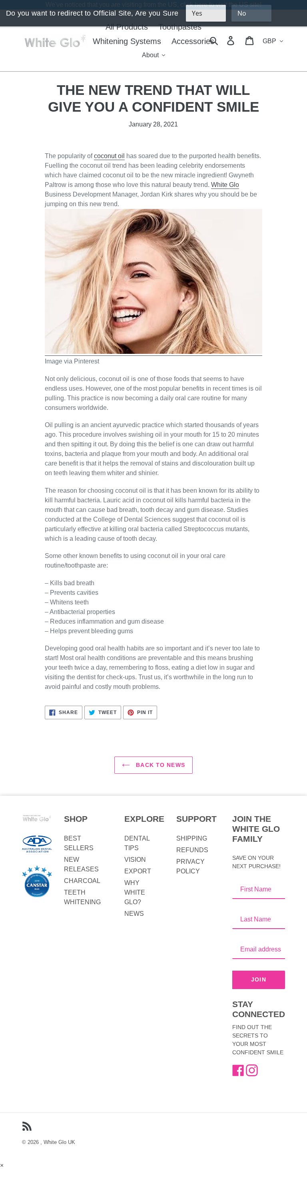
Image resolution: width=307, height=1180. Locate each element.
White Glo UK (59, 1142)
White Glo (225, 184)
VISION (135, 859)
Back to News (159, 765)
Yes (197, 13)
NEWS (134, 913)
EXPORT (137, 871)
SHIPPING (191, 838)
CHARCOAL (82, 880)
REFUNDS (192, 850)
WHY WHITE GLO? (134, 892)
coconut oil (109, 156)
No (241, 13)
